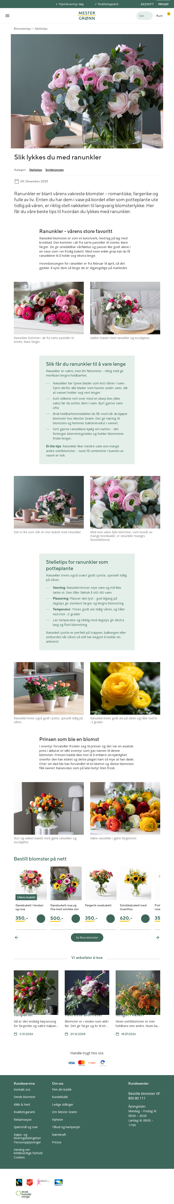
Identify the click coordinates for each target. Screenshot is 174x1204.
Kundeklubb (60, 1097)
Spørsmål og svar (26, 1127)
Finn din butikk (62, 1089)
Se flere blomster (87, 937)
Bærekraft (59, 1135)
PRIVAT (163, 4)
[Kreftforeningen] (43, 1182)
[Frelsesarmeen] (29, 1182)
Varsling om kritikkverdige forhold (28, 1151)
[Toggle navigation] (7, 15)
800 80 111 (136, 1098)
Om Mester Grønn (64, 1112)
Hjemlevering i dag (71, 4)
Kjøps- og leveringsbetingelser (27, 1136)
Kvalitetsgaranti (108, 4)
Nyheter (57, 1120)
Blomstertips (22, 28)
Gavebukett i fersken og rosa (29, 907)
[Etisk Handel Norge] (23, 1194)
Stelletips (41, 28)
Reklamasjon (23, 1120)
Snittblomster (54, 170)
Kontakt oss (22, 1089)
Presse (56, 1142)
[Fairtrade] (19, 1182)
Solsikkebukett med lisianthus (133, 907)
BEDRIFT (147, 4)
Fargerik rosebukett (98, 905)
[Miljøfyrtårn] (58, 1182)
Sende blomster (24, 1097)
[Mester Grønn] (87, 15)
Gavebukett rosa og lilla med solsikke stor (64, 907)
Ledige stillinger (62, 1104)
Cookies (19, 1157)
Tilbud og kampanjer (66, 1127)
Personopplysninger (27, 1142)
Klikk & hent (22, 1104)
